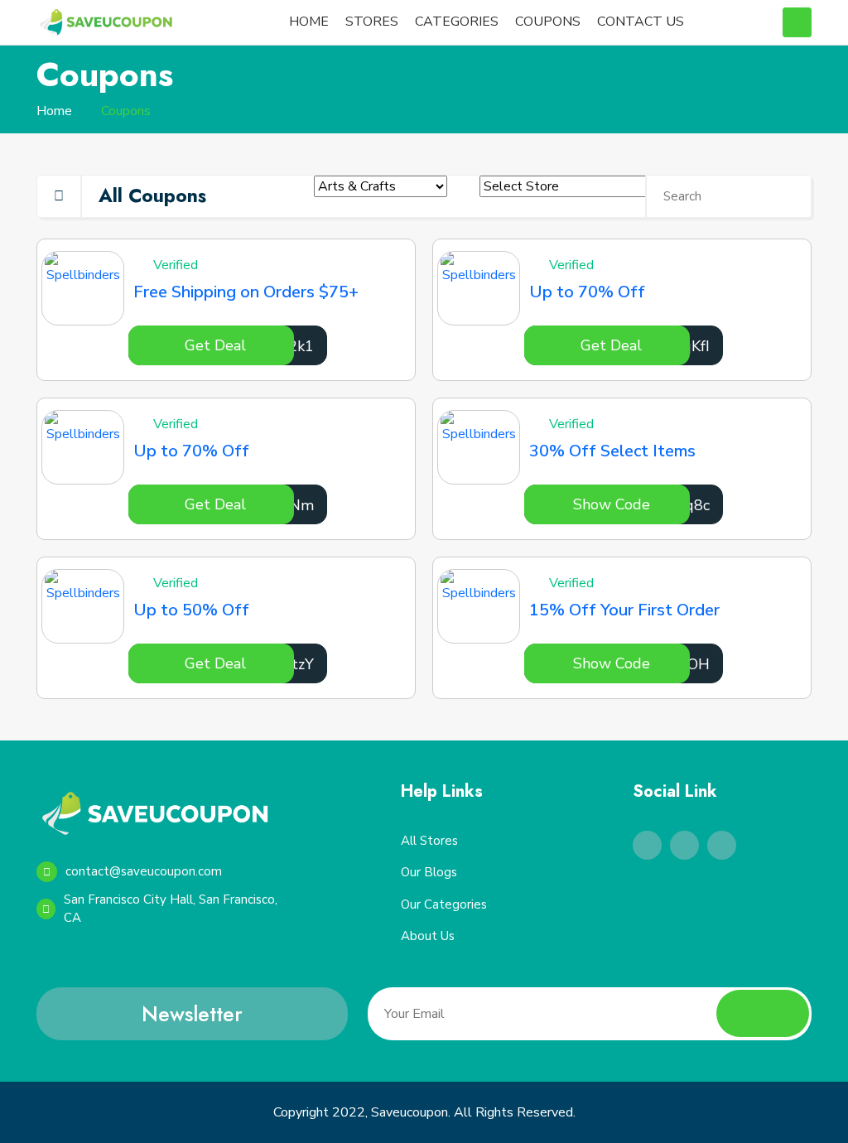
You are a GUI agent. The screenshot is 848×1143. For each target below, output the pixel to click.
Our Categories (444, 904)
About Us (428, 936)
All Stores (429, 840)
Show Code (611, 504)
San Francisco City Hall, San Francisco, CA (170, 909)
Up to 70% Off (587, 292)
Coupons (126, 111)
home (54, 111)
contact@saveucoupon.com (143, 871)
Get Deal (215, 345)
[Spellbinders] (82, 288)
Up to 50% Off (191, 610)
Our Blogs (429, 872)
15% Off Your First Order (624, 610)
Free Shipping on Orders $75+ (246, 292)
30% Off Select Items (612, 451)
